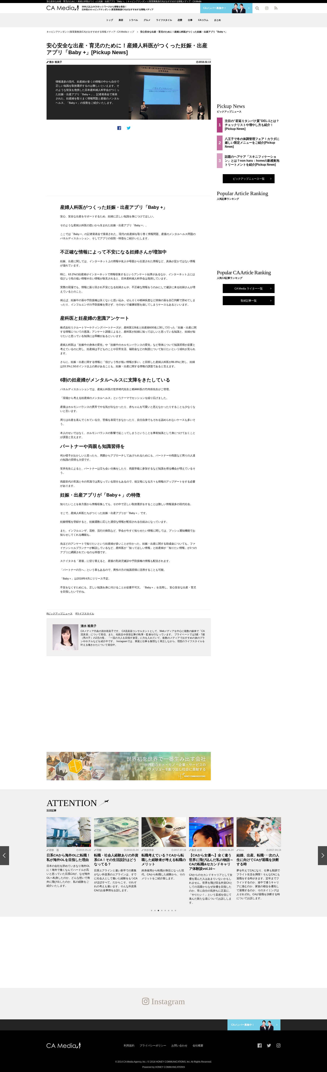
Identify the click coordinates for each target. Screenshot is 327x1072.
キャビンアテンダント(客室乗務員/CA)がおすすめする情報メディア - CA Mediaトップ (90, 31)
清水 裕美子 (55, 62)
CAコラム (203, 20)
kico (194, 850)
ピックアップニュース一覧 (249, 178)
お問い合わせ (179, 1045)
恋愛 (180, 20)
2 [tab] (155, 910)
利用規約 (129, 1045)
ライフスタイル (164, 20)
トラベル (133, 20)
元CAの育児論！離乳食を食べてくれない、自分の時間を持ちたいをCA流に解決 (259, 859)
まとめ (217, 20)
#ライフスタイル (85, 613)
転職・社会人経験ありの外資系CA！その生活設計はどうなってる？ (69, 859)
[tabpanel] (69, 861)
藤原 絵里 (149, 850)
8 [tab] (175, 910)
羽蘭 (51, 850)
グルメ (147, 20)
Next (322, 855)
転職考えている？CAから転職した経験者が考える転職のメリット (116, 859)
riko (241, 850)
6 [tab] (168, 910)
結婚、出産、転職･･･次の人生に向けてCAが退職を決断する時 (210, 859)
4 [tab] (162, 910)
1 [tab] (151, 910)
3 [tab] (158, 910)
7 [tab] (172, 910)
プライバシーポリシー (153, 1045)
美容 (121, 20)
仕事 (190, 20)
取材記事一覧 (249, 300)
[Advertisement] (129, 162)
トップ (109, 20)
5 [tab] (165, 910)
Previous (4, 855)
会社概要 (198, 1045)
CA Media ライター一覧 (248, 288)
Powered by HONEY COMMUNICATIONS (163, 1067)
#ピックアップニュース (59, 613)
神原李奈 (101, 850)
